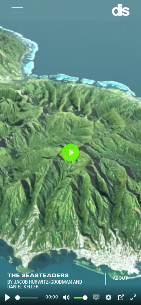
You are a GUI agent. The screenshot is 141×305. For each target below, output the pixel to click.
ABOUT (120, 278)
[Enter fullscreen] (133, 297)
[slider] (26, 297)
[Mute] (66, 297)
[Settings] (108, 297)
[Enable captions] (96, 297)
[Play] (7, 297)
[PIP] (121, 297)
